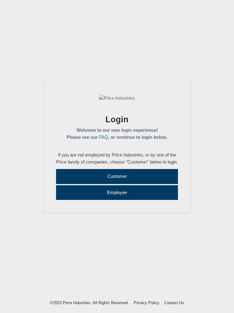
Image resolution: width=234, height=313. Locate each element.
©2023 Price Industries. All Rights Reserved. (89, 302)
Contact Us (174, 302)
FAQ (103, 137)
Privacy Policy (146, 302)
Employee (117, 192)
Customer (117, 176)
